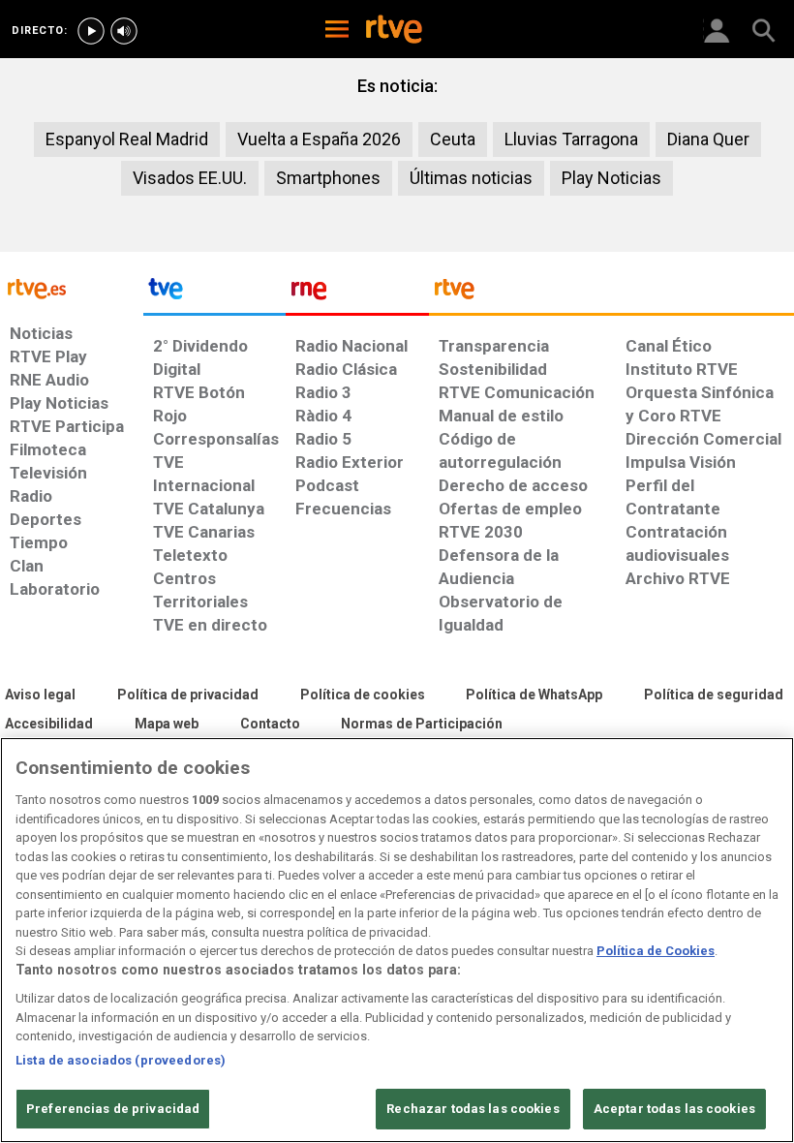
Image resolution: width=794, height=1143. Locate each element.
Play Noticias (611, 178)
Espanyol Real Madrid (127, 139)
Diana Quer (708, 139)
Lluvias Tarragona (571, 139)
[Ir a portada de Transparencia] (611, 293)
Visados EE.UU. (190, 178)
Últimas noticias (471, 178)
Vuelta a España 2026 (319, 139)
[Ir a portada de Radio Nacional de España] (357, 293)
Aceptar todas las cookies (674, 1108)
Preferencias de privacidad (112, 1108)
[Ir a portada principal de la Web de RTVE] (71, 287)
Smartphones (328, 178)
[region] (397, 940)
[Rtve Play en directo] (91, 31)
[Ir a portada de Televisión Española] (215, 293)
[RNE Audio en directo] (123, 31)
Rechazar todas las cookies (472, 1108)
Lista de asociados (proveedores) (120, 1060)
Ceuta (452, 139)
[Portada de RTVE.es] (394, 31)
